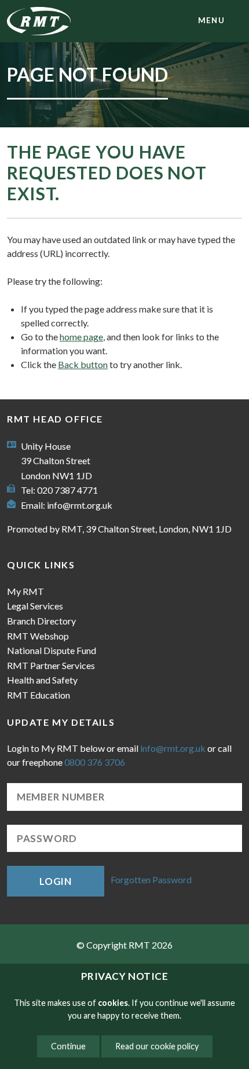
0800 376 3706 (94, 761)
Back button (83, 364)
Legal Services (35, 605)
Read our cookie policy (157, 1046)
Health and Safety (42, 679)
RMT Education (38, 694)
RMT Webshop (38, 635)
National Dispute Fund (51, 650)
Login (55, 881)
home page (81, 336)
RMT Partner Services (51, 665)
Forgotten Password (151, 880)
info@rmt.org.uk (79, 504)
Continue (68, 1046)
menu (211, 20)
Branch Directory (41, 620)
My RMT (25, 591)
